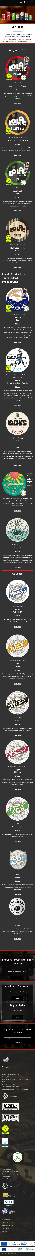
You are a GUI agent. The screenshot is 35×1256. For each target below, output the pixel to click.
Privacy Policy (5, 1222)
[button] (29, 2)
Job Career (4, 1231)
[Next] (34, 14)
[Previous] (1, 14)
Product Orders (6, 1169)
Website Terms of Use (7, 1225)
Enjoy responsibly (6, 1219)
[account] (21, 2)
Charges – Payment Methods (10, 1171)
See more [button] (17, 103)
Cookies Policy (5, 1228)
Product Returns (6, 1179)
